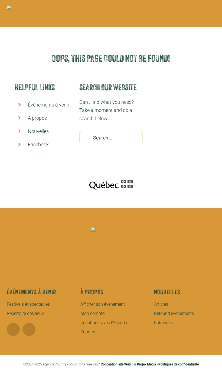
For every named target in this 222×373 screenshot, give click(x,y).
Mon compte (92, 313)
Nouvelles (38, 131)
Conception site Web (116, 364)
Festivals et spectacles (28, 304)
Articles (161, 304)
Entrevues (163, 322)
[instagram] (28, 329)
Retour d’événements (174, 313)
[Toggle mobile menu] (213, 19)
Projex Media (146, 364)
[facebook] (13, 329)
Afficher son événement (102, 304)
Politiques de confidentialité (178, 364)
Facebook (38, 144)
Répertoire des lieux (25, 313)
